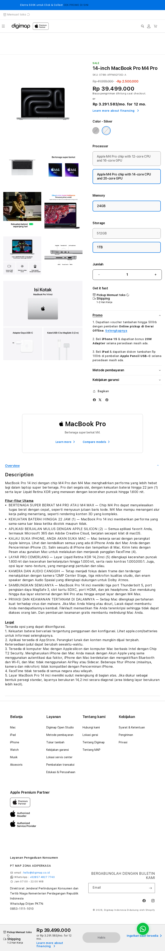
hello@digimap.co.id (36, 872)
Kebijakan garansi (57, 749)
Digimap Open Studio (60, 727)
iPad (13, 734)
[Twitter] (100, 399)
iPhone (14, 742)
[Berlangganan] (150, 888)
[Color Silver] (106, 131)
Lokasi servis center (59, 757)
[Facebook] (94, 399)
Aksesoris (16, 764)
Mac (13, 727)
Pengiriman (126, 734)
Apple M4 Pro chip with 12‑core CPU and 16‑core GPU (124, 158)
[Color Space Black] (96, 130)
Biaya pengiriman (104, 93)
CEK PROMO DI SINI (64, 5)
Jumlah (98, 264)
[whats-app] (143, 929)
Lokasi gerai (90, 734)
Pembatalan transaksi (60, 764)
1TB (100, 247)
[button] (3, 26)
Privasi (123, 742)
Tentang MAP (91, 749)
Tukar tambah (55, 742)
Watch (14, 749)
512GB (102, 233)
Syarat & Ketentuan (132, 727)
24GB (101, 206)
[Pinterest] (107, 399)
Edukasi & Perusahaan (60, 772)
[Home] (21, 26)
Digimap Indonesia (115, 910)
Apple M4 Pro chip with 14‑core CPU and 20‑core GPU (124, 176)
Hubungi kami (91, 727)
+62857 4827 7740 (42, 877)
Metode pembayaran (59, 734)
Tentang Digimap (93, 742)
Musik (14, 757)
